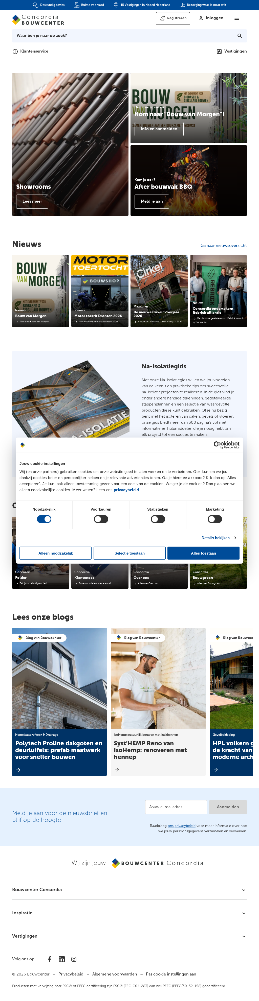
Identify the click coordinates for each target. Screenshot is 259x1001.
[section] (40, 291)
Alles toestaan (203, 553)
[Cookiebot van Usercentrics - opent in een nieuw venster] (217, 445)
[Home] (38, 20)
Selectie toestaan (130, 553)
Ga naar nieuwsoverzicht (224, 246)
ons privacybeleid (182, 826)
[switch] (101, 519)
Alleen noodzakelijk (55, 553)
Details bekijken (216, 538)
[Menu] (237, 18)
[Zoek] (240, 36)
